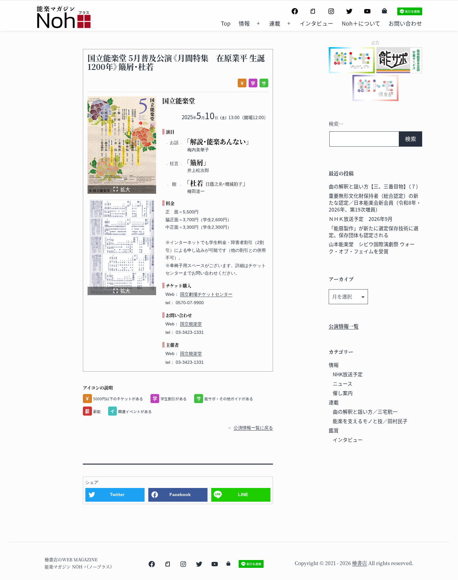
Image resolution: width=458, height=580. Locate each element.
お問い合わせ (405, 23)
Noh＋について (361, 23)
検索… (336, 123)
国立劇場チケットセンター (206, 294)
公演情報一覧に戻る (253, 427)
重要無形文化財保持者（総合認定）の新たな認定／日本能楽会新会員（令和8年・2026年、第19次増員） (375, 202)
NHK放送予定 (348, 374)
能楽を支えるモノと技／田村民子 (370, 421)
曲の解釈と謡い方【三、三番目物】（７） (375, 186)
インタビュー (316, 23)
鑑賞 (334, 430)
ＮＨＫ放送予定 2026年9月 (361, 218)
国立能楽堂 (191, 323)
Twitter (117, 494)
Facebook (180, 494)
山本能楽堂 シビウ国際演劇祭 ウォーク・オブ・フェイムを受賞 (372, 248)
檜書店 (359, 563)
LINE (243, 494)
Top (226, 23)
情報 (244, 23)
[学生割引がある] (251, 83)
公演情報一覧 (344, 326)
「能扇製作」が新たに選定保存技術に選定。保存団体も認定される (373, 232)
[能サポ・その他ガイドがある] (262, 83)
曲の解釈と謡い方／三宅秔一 (365, 411)
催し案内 (343, 393)
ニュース (342, 383)
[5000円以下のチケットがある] (241, 83)
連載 (274, 23)
